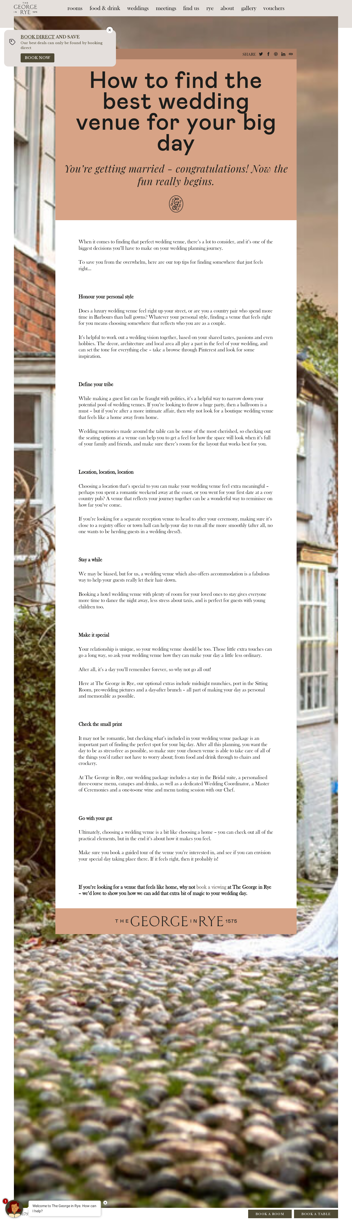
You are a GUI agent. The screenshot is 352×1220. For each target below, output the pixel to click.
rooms (75, 8)
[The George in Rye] (25, 8)
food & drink (105, 8)
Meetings (166, 8)
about (227, 8)
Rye (210, 8)
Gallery (248, 8)
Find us (191, 8)
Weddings (138, 8)
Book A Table (316, 1214)
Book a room (270, 1214)
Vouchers (273, 8)
